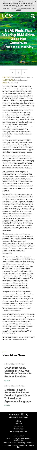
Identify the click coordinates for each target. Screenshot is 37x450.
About (18, 421)
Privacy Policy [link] (10, 8)
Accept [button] (18, 10)
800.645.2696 (14, 415)
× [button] (35, 1)
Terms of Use (18, 426)
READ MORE (7, 380)
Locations (18, 424)
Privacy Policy (18, 429)
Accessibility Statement (18, 431)
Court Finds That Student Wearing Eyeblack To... (18, 446)
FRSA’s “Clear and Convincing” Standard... (18, 443)
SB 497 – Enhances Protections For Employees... (18, 439)
